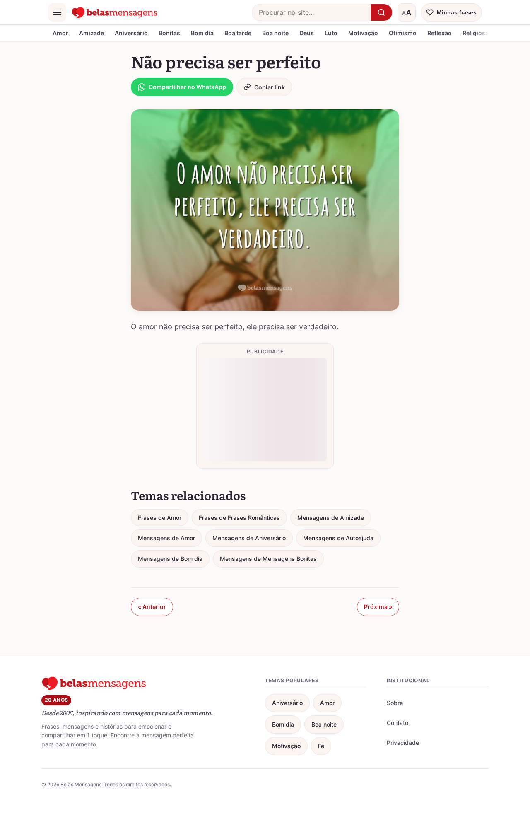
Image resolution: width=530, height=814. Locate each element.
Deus (306, 32)
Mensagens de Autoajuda (338, 537)
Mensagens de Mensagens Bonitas (268, 558)
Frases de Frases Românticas (239, 517)
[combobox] (311, 12)
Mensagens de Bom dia (170, 558)
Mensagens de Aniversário (249, 537)
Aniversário (131, 32)
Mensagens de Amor (166, 537)
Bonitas (169, 32)
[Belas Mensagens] (114, 12)
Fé (321, 745)
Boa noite (275, 32)
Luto (331, 32)
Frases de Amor (159, 517)
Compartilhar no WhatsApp (187, 86)
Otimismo (403, 32)
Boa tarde (237, 32)
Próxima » (378, 606)
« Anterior (152, 606)
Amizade (91, 32)
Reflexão (439, 32)
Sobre (395, 702)
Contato (397, 722)
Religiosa (476, 32)
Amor (60, 32)
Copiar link (269, 87)
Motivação (363, 32)
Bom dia (202, 32)
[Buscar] (381, 12)
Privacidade (403, 742)
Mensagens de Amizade (330, 517)
